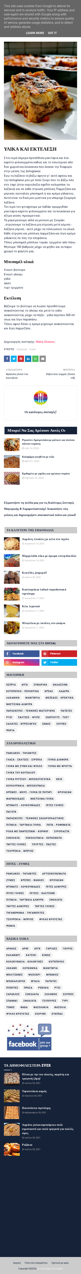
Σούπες (61, 723)
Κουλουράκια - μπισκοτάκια (25, 785)
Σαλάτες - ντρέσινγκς (21, 723)
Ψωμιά (10, 926)
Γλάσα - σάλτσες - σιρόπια (24, 759)
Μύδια (35, 981)
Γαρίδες (51, 948)
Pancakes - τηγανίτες (21, 753)
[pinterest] (59, 653)
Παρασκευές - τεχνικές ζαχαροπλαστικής (35, 818)
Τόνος (10, 1007)
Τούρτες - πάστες (44, 844)
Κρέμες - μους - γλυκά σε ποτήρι (29, 792)
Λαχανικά (13, 697)
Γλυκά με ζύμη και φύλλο (24, 766)
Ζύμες (10, 880)
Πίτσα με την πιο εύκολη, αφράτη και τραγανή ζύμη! (45, 1077)
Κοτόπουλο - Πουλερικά (22, 691)
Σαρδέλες (13, 994)
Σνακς (46, 723)
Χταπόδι (57, 1013)
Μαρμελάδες (15, 798)
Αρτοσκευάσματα (54, 873)
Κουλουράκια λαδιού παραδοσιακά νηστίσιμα (44, 592)
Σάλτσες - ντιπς (29, 717)
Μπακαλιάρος (15, 981)
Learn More (35, 33)
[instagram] (22, 662)
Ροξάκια (27, 1145)
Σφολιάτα (55, 899)
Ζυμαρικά (22, 349)
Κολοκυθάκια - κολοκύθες (24, 961)
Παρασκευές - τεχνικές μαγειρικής (30, 710)
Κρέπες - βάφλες (32, 880)
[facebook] (22, 653)
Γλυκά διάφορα (58, 759)
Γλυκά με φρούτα (60, 766)
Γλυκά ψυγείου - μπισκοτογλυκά (28, 779)
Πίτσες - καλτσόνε (42, 893)
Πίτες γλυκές (55, 805)
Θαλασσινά (60, 684)
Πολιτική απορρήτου (36, 1263)
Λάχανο (11, 968)
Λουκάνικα (30, 968)
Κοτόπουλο (56, 961)
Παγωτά (11, 811)
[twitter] (59, 662)
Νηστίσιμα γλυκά (42, 798)
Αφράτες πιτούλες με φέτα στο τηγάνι (45, 539)
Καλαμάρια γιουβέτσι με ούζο (38, 457)
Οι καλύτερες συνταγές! (40, 412)
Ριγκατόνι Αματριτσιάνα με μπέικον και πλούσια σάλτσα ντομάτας (48, 442)
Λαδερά (64, 691)
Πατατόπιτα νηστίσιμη (36, 1108)
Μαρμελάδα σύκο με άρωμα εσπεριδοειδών (49, 556)
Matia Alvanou (45, 342)
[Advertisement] (40, 1201)
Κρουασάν (64, 792)
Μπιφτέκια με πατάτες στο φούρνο (43, 623)
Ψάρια (10, 730)
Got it (52, 33)
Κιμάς (32, 349)
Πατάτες (66, 710)
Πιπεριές (12, 987)
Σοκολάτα (13, 838)
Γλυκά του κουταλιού (20, 772)
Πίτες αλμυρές (56, 886)
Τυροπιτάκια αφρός (34, 1091)
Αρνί (25, 948)
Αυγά (25, 684)
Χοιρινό (40, 1013)
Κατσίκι (31, 955)
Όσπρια (11, 684)
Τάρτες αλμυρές (17, 906)
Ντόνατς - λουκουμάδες (23, 805)
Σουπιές (68, 994)
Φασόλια (60, 1007)
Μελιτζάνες (14, 974)
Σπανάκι (12, 1000)
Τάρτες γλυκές (16, 844)
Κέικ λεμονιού (31, 606)
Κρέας (49, 691)
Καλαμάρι (13, 955)
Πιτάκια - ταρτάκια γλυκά (23, 825)
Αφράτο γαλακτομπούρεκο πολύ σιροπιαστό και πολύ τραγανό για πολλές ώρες (47, 1129)
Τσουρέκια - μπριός (20, 851)
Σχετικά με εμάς (60, 1263)
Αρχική (17, 1263)
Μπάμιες (52, 974)
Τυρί (65, 1000)
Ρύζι (9, 717)
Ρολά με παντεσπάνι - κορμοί (27, 831)
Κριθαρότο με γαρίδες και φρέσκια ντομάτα (46, 474)
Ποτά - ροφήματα (59, 825)
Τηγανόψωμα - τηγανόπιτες (25, 912)
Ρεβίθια (43, 987)
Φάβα (24, 1007)
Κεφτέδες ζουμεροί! (34, 573)
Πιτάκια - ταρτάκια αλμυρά (25, 899)
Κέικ (59, 779)
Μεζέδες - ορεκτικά (60, 697)
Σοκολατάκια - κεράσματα (44, 838)
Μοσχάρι (34, 974)
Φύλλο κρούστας (50, 919)
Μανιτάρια (32, 697)
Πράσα (28, 987)
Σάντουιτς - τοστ (57, 717)
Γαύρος (68, 948)
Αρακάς (11, 948)
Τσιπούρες (49, 1000)
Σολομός (51, 994)
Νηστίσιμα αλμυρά (19, 704)
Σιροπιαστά (61, 831)
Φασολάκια (41, 1007)
